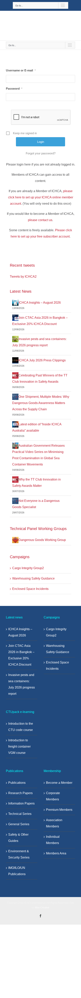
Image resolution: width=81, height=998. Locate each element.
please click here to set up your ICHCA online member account (40, 197)
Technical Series (19, 813)
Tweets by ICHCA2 (23, 276)
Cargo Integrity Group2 (28, 568)
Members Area (56, 853)
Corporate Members (53, 796)
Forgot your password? (40, 153)
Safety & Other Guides (18, 837)
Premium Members (59, 809)
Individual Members (53, 840)
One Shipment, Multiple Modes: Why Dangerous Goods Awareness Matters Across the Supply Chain (40, 403)
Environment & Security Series (18, 854)
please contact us (40, 220)
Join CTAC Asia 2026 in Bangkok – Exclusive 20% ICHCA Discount (21, 655)
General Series (18, 824)
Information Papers (21, 803)
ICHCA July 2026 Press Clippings (42, 360)
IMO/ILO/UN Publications (17, 871)
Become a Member (59, 782)
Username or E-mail (21, 70)
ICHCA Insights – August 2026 (39, 302)
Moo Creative (42, 907)
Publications (17, 782)
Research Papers (20, 793)
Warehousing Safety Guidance (33, 578)
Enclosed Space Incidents (30, 588)
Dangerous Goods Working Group (42, 540)
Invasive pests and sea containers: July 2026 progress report (21, 684)
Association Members (54, 823)
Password (14, 88)
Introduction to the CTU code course (20, 727)
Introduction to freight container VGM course (19, 746)
